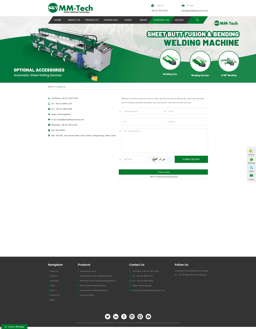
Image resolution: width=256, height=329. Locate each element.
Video (128, 20)
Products (92, 20)
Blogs (179, 20)
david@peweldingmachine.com (195, 11)
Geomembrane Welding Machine (94, 290)
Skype (251, 171)
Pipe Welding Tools (88, 271)
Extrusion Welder (87, 295)
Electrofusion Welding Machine (93, 285)
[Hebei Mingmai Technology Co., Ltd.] (70, 8)
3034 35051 (60, 130)
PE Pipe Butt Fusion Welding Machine (96, 276)
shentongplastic (64, 114)
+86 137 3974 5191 (159, 11)
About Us (74, 20)
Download (111, 20)
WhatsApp (251, 163)
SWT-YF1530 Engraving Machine (164, 177)
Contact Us (161, 20)
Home (57, 20)
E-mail (251, 179)
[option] (128, 49)
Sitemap (202, 275)
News (143, 20)
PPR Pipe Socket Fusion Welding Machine (98, 281)
